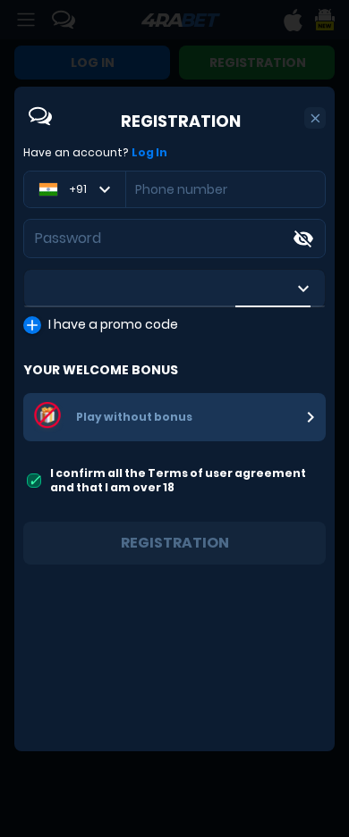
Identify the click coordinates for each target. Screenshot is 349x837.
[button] (315, 118)
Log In (149, 153)
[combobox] (174, 288)
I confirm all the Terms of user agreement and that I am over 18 (178, 480)
